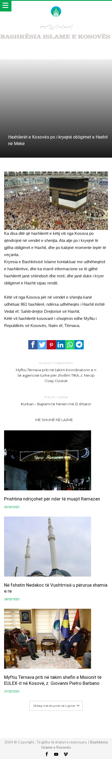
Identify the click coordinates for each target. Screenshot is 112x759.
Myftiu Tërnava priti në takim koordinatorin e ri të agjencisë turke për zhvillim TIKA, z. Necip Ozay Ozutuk (56, 372)
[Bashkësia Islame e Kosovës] (56, 6)
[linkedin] (60, 344)
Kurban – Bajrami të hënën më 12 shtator (56, 400)
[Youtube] (56, 754)
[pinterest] (51, 344)
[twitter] (42, 344)
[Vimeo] (65, 754)
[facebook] (33, 344)
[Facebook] (46, 754)
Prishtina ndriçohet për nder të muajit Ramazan (52, 499)
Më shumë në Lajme (54, 420)
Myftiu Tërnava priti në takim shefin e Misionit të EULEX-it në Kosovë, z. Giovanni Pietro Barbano (52, 680)
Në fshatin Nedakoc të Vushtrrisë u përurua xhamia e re (55, 588)
